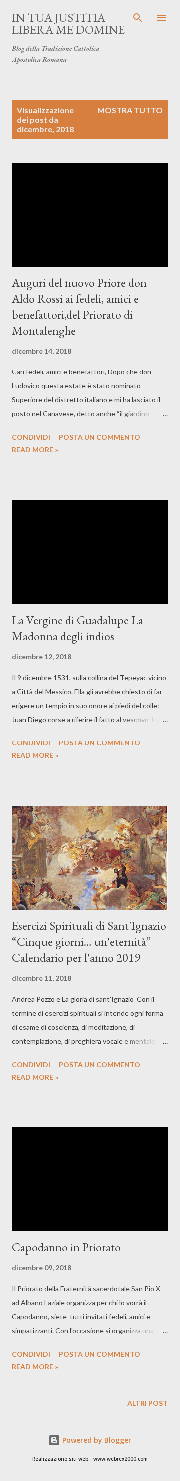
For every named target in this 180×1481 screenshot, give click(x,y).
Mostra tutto (130, 110)
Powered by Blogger (96, 1440)
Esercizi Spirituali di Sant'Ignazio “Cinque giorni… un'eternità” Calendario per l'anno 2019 (89, 941)
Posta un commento (99, 437)
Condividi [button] (31, 437)
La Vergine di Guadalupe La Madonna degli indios (78, 628)
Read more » (35, 449)
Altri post (148, 1403)
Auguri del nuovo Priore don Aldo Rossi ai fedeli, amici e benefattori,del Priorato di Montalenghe (79, 306)
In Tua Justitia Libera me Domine (68, 23)
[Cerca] (138, 18)
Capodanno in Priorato (66, 1247)
